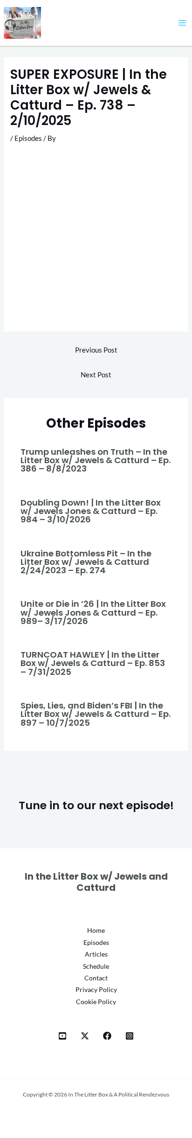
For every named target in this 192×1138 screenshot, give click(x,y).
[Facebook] (107, 1036)
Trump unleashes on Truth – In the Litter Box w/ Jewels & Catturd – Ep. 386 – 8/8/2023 (96, 460)
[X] (85, 1036)
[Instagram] (129, 1036)
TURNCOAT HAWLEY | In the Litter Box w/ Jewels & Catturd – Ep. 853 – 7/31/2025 (93, 663)
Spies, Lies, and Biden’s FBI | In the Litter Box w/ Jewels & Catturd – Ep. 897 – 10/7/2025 (96, 714)
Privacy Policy (96, 989)
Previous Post (96, 350)
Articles (96, 954)
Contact (96, 978)
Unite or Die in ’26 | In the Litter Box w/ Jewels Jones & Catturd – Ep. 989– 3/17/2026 (93, 612)
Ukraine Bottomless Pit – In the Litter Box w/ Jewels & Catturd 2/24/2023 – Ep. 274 (86, 562)
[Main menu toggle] (182, 23)
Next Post (96, 375)
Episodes (28, 138)
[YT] (62, 1036)
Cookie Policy (96, 1002)
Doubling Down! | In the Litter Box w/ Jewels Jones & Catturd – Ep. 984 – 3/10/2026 (91, 511)
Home (96, 930)
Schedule (96, 966)
